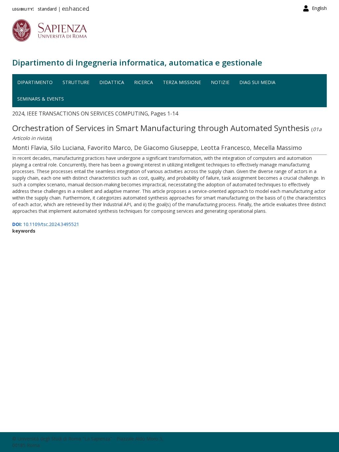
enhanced (75, 9)
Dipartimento (35, 82)
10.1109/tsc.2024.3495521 (45, 224)
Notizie (220, 82)
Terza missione (182, 82)
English (319, 8)
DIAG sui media (257, 82)
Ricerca (143, 82)
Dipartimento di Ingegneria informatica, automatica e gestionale (137, 62)
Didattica (111, 82)
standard (47, 9)
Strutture (76, 82)
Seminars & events (40, 99)
